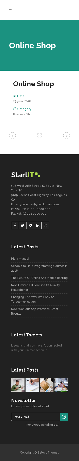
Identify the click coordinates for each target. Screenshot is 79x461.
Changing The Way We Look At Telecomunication (32, 299)
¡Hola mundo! (20, 258)
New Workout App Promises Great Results (34, 311)
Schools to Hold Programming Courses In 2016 (39, 268)
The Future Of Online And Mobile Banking (39, 277)
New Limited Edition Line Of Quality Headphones (35, 287)
